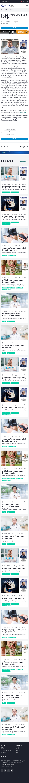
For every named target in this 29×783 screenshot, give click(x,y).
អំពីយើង (3, 748)
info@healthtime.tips (11, 767)
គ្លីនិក (17, 753)
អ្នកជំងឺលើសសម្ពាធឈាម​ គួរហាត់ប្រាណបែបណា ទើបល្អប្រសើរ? (13, 281)
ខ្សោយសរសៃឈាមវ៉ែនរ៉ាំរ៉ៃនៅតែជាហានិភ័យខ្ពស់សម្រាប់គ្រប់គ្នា (14, 347)
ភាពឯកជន (3, 753)
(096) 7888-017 (5, 1)
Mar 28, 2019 (6, 22)
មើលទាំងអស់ (23, 161)
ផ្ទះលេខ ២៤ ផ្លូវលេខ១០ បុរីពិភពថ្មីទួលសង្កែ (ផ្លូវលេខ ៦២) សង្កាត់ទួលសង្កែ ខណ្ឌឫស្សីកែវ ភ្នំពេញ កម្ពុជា (14, 761)
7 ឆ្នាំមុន (16, 22)
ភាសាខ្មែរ (25, 1)
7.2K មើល (5, 24)
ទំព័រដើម (17, 748)
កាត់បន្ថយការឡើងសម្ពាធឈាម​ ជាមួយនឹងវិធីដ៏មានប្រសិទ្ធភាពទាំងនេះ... (14, 249)
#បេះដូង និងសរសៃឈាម (10, 129)
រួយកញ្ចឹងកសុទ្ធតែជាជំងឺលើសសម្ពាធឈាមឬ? (14, 187)
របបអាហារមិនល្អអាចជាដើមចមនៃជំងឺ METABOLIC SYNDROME (12, 315)
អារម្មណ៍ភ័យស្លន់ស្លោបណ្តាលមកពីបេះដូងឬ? (14, 217)
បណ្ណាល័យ (18, 750)
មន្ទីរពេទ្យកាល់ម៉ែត (23, 112)
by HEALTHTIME (22, 778)
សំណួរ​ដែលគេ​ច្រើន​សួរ (6, 750)
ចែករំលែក (15, 28)
